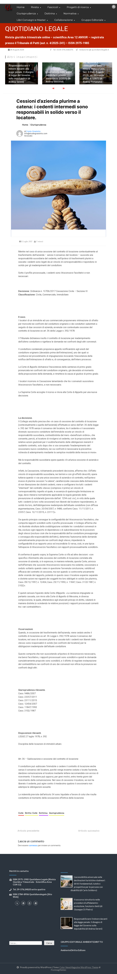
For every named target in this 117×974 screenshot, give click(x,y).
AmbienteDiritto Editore (73, 950)
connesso (33, 845)
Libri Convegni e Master (31, 20)
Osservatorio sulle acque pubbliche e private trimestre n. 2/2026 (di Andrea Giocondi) (59, 76)
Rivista (35, 7)
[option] (21, 73)
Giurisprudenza (26, 13)
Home (21, 7)
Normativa (69, 13)
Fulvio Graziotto (33, 131)
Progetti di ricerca (78, 7)
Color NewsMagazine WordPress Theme (78, 967)
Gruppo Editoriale (92, 20)
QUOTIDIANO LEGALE (36, 29)
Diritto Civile (31, 813)
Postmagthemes (58, 970)
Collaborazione (63, 20)
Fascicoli (53, 7)
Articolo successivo (88, 830)
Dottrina (50, 13)
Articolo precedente (28, 830)
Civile (21, 813)
